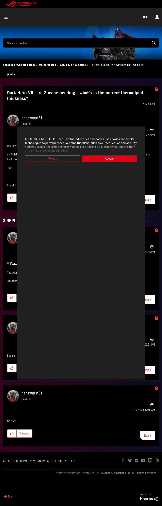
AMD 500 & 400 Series (73, 64)
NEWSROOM (37, 461)
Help (145, 17)
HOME (24, 461)
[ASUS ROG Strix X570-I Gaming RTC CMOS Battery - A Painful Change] (155, 221)
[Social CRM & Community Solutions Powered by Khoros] (149, 497)
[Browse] (8, 17)
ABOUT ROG (10, 461)
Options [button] (10, 74)
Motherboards (47, 64)
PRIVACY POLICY (90, 473)
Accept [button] (109, 158)
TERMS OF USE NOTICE (68, 473)
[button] (12, 198)
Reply (147, 200)
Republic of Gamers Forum (19, 64)
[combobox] (81, 43)
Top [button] (10, 496)
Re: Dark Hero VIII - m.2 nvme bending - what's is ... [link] (117, 64)
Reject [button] (52, 158)
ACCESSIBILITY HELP (61, 461)
